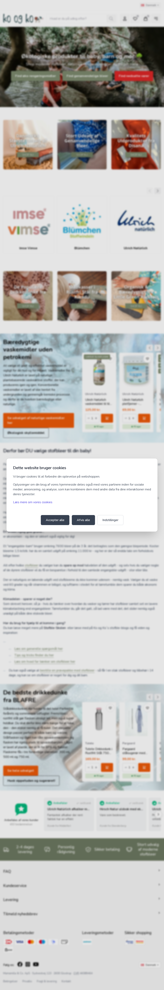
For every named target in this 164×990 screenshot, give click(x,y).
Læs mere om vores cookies (32, 502)
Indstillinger (110, 520)
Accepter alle (55, 520)
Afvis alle (83, 520)
